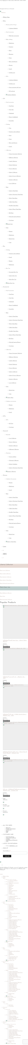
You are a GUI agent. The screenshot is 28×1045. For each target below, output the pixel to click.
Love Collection (12, 183)
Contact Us (8, 829)
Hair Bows (11, 106)
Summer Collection (13, 179)
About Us (8, 827)
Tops (10, 128)
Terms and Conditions (11, 837)
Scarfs (10, 69)
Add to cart (6, 647)
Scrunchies (11, 120)
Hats (7, 227)
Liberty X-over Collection (15, 176)
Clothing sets (12, 72)
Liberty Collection (13, 172)
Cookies (8, 839)
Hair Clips (11, 109)
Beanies (10, 231)
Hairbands (11, 113)
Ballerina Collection (13, 157)
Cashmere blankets (13, 28)
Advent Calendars (13, 464)
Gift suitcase (12, 91)
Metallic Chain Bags (13, 205)
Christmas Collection (14, 460)
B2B (7, 832)
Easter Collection (13, 442)
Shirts (10, 50)
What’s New (6, 17)
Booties (10, 65)
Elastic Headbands (13, 117)
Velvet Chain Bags (13, 198)
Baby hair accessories (14, 35)
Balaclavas (11, 43)
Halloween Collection (14, 449)
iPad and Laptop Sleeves (15, 216)
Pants (10, 58)
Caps (10, 242)
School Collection (13, 165)
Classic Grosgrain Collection (15, 154)
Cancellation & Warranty (11, 840)
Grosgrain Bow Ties (13, 272)
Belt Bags (11, 213)
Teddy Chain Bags (13, 201)
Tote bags (11, 220)
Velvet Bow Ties (12, 279)
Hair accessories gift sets (15, 87)
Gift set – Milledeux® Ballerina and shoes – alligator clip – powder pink (14, 790)
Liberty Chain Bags (13, 190)
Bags (7, 187)
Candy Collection (13, 161)
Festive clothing (12, 456)
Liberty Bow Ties (13, 275)
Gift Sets (11, 423)
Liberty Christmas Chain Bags (16, 194)
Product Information (11, 828)
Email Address (6, 851)
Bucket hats (11, 238)
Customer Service (10, 836)
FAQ (7, 841)
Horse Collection (13, 168)
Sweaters (11, 46)
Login (4, 546)
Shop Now (2, 567)
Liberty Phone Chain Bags (15, 209)
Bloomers (11, 54)
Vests (10, 135)
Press (7, 831)
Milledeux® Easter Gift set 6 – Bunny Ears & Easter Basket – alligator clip (15, 752)
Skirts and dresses (13, 61)
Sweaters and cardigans (14, 131)
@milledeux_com (13, 845)
